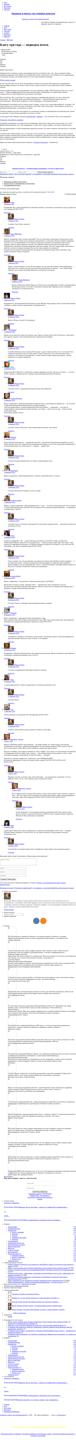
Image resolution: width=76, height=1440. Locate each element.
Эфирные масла (13, 1261)
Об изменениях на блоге (12, 185)
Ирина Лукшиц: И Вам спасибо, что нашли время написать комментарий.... (37, 1306)
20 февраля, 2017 (9, 578)
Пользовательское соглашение (11, 1434)
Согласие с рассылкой (38, 1436)
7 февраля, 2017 (13, 221)
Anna (12, 825)
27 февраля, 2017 (9, 681)
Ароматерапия (13, 1241)
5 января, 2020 (13, 846)
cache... (7, 1216)
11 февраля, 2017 (9, 332)
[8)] (4, 192)
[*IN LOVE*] (29, 192)
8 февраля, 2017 (17, 281)
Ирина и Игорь (15, 298)
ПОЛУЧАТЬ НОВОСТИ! (40, 1192)
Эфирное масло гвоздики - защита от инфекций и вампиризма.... (43, 1207)
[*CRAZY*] (42, 192)
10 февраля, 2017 (13, 317)
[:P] (13, 192)
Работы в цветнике (18, 1257)
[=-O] (22, 192)
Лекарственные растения (16, 1245)
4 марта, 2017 (8, 741)
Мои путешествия (14, 1246)
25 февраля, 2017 (9, 650)
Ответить (7, 212)
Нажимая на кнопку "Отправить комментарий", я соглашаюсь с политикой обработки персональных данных (37, 888)
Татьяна (13, 648)
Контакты (7, 8)
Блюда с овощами (18, 1232)
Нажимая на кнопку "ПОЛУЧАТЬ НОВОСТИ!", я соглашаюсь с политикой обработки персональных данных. (40, 1196)
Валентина (14, 470)
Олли (12, 367)
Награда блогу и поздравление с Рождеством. (19, 183)
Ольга (12, 202)
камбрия (40, 116)
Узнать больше (9, 909)
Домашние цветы (18, 1255)
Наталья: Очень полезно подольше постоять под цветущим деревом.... (35, 1302)
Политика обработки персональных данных (37, 1434)
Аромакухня (12, 1230)
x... (5, 1211)
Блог (5, 2)
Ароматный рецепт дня (16, 1243)
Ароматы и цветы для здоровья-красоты (33, 13)
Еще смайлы (50, 192)
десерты (14, 1236)
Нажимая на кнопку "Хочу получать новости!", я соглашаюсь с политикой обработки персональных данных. (37, 174)
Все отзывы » (8, 1176)
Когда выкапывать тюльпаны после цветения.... (43, 1220)
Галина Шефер (15, 576)
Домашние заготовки (19, 1237)
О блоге (6, 33)
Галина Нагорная (16, 398)
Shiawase (13, 437)
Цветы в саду (16, 1259)
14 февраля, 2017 (13, 457)
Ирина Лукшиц (19, 219)
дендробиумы (30, 116)
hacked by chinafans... (12, 1203)
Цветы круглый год (14, 1254)
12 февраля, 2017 (9, 439)
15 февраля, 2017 (9, 502)
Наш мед (7, 36)
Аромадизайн (12, 1227)
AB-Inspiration (61, 1415)
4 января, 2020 (9, 827)
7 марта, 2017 (16, 790)
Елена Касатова (15, 500)
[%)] (36, 192)
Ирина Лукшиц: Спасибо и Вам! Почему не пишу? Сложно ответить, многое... (38, 1309)
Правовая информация (11, 1411)
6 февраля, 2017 (9, 204)
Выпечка (15, 1234)
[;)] (11, 192)
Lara (11, 709)
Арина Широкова (16, 234)
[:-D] (17, 192)
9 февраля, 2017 (9, 300)
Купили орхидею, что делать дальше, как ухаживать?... (38, 1400)
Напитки (15, 1239)
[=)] (1, 192)
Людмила (13, 613)
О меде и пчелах (13, 1250)
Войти (10, 1316)
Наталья (13, 330)
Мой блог (11, 1248)
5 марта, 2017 (12, 773)
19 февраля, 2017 (9, 537)
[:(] (8, 192)
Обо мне (7, 9)
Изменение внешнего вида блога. (15, 182)
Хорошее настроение (41, 142)
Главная (6, 4)
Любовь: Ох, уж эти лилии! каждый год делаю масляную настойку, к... (36, 1298)
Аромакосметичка (14, 1229)
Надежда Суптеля (16, 739)
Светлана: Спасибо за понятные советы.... (26, 1294)
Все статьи (7, 6)
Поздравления (13, 1252)
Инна (12, 680)
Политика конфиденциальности (64, 1434)
